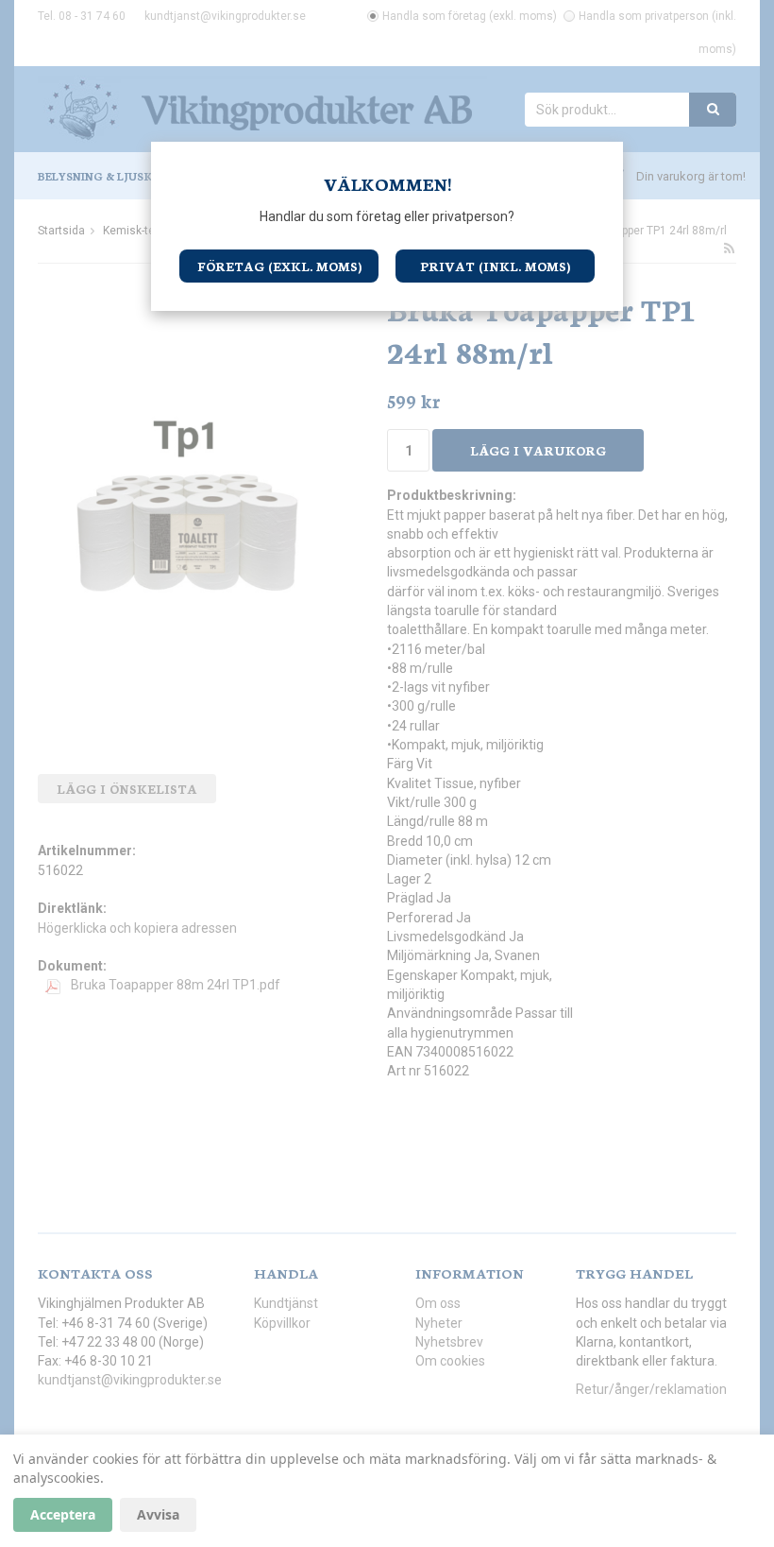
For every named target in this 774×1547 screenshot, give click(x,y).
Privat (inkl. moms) (495, 266)
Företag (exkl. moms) (279, 266)
